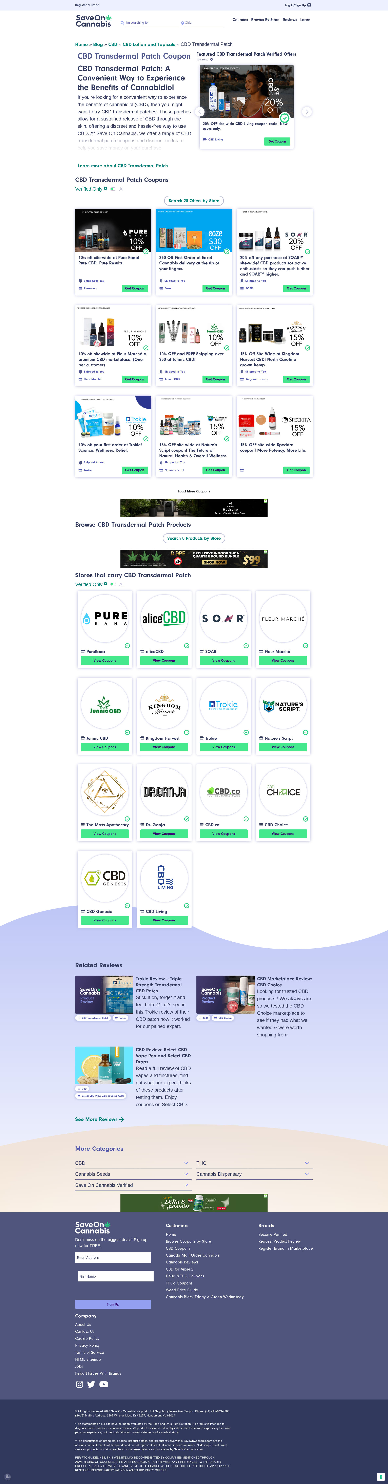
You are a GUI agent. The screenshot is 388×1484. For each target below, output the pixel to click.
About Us (83, 1324)
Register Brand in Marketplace (285, 1248)
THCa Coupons (179, 1283)
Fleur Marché (92, 379)
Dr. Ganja (155, 824)
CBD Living (215, 139)
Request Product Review (279, 1241)
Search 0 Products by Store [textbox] (194, 538)
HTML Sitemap (88, 1359)
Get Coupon (277, 141)
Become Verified (272, 1234)
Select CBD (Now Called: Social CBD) (103, 1095)
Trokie (88, 470)
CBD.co (212, 824)
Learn (305, 19)
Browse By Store (265, 19)
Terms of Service (89, 1352)
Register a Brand (87, 5)
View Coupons (105, 660)
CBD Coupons (178, 1248)
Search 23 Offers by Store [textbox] (194, 200)
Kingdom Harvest (257, 379)
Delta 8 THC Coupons (185, 1276)
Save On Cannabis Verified (104, 1185)
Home (81, 44)
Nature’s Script (174, 470)
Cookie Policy (87, 1338)
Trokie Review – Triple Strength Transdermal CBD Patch (159, 985)
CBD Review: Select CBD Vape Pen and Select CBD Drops (163, 1056)
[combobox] (194, 201)
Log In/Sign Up (296, 5)
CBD (112, 44)
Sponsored (202, 59)
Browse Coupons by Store (188, 1241)
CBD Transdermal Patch (95, 1017)
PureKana (90, 288)
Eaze (168, 288)
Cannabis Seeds (92, 1174)
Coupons (240, 19)
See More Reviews (96, 1119)
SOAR (249, 288)
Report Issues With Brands (98, 1373)
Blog (98, 44)
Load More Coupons (194, 491)
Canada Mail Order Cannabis (192, 1255)
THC (201, 1163)
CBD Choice (276, 824)
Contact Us (84, 1331)
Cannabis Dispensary (219, 1174)
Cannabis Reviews (182, 1262)
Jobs (79, 1366)
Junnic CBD (172, 379)
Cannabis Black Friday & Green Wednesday (205, 1297)
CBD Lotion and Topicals (149, 44)
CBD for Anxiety (180, 1269)
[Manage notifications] (7, 1476)
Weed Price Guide (182, 1290)
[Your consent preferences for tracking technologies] (381, 1477)
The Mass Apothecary (107, 824)
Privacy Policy (87, 1345)
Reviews (290, 19)
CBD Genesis (99, 911)
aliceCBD (155, 651)
